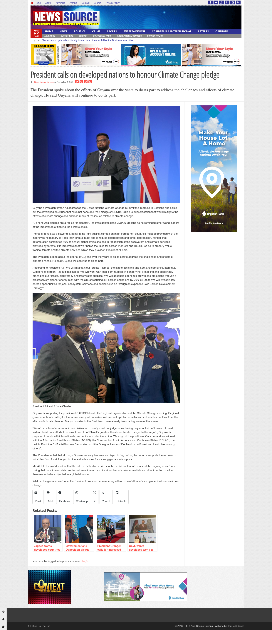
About (48, 3)
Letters (203, 31)
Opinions (222, 31)
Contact (85, 3)
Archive (73, 3)
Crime (96, 31)
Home (37, 3)
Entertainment (134, 31)
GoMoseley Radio (102, 36)
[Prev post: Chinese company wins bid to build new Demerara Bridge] (3, 611)
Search (97, 3)
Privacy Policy (112, 3)
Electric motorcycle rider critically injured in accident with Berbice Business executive (87, 40)
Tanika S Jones (236, 626)
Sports (112, 31)
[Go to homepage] (3, 626)
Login (85, 561)
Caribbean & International (172, 31)
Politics (79, 31)
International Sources (129, 36)
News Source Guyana (43, 81)
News (63, 31)
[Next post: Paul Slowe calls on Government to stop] (3, 619)
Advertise (60, 3)
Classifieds (67, 36)
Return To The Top (39, 626)
